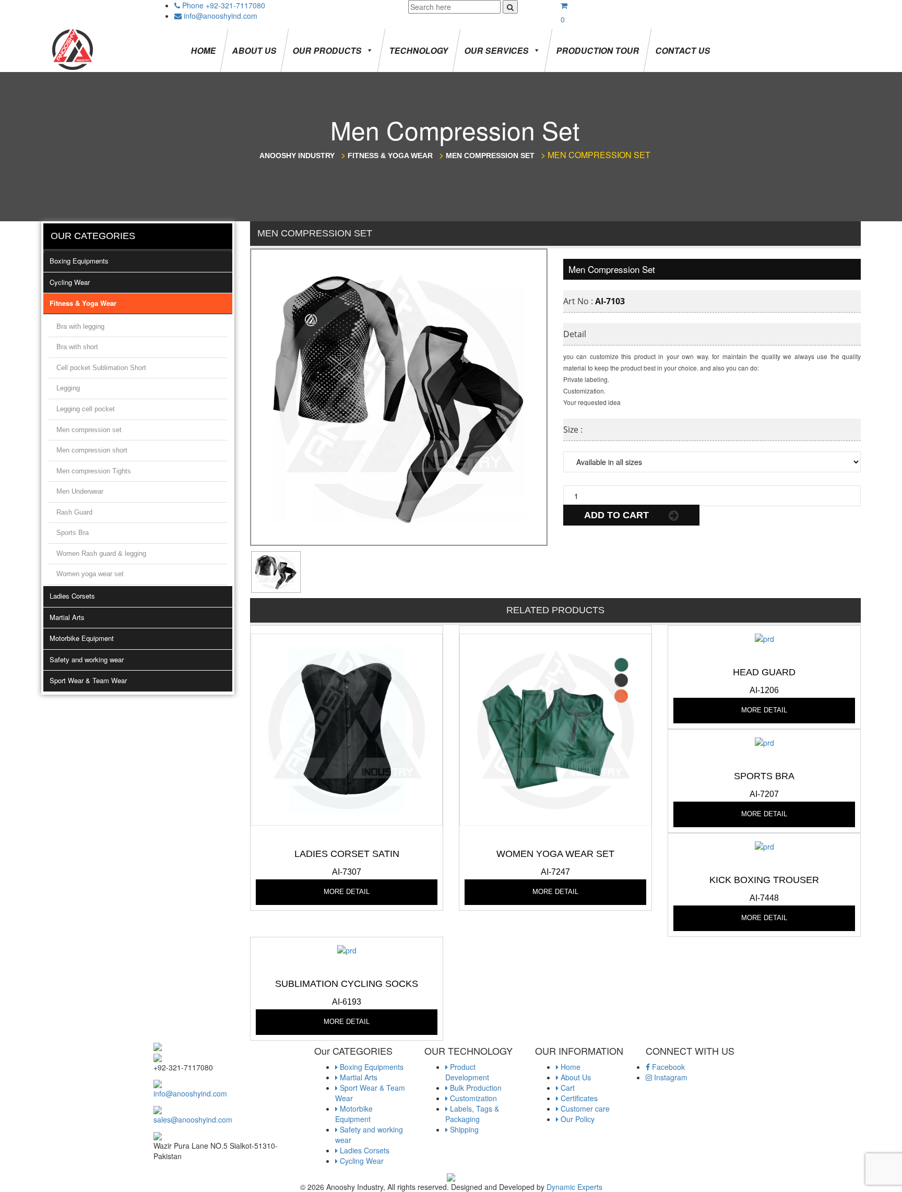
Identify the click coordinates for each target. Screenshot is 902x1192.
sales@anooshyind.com (192, 1119)
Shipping (463, 1129)
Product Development (467, 1072)
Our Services (497, 50)
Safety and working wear (87, 659)
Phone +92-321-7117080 (223, 5)
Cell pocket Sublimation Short (101, 368)
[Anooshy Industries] (73, 48)
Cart (567, 1087)
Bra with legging (80, 326)
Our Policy (577, 1119)
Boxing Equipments (79, 261)
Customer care (584, 1108)
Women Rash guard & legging (101, 553)
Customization (472, 1098)
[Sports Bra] (764, 741)
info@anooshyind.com (220, 15)
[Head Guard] (764, 638)
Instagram (669, 1077)
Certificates (578, 1098)
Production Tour (597, 50)
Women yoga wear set (90, 574)
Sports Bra (72, 533)
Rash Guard (74, 512)
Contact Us (683, 50)
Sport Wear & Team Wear (88, 680)
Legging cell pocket (85, 409)
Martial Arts (67, 617)
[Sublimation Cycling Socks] (347, 949)
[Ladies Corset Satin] (347, 728)
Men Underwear (79, 491)
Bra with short (77, 347)
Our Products (327, 50)
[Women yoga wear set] (555, 728)
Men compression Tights (93, 471)
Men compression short (91, 450)
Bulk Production (475, 1087)
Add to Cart (617, 515)
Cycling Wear (70, 282)
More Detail (347, 892)
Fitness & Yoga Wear (83, 303)
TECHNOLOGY (418, 50)
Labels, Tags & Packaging (472, 1113)
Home (203, 50)
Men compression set (89, 430)
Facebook (667, 1067)
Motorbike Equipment (82, 638)
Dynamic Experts (574, 1187)
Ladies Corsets (72, 596)
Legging (68, 388)
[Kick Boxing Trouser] (764, 845)
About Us (254, 50)
